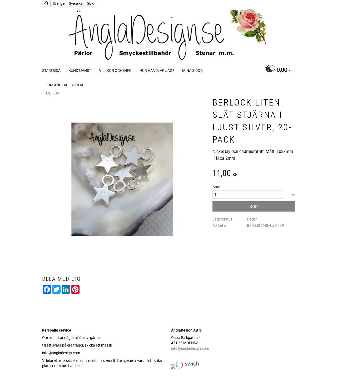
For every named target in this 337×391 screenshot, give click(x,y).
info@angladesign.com (190, 348)
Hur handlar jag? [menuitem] (157, 70)
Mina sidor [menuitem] (192, 70)
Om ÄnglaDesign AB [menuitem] (66, 84)
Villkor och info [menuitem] (115, 70)
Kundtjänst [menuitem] (79, 70)
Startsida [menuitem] (51, 70)
